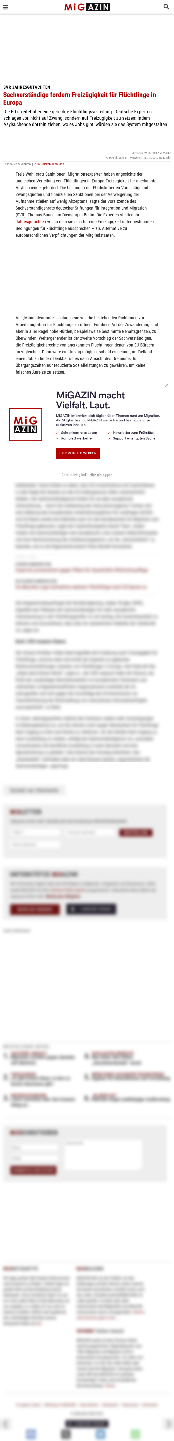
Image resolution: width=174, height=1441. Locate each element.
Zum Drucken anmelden (49, 164)
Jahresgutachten (31, 221)
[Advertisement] (86, 47)
